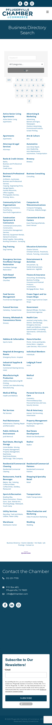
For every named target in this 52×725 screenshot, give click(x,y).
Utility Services (10, 511)
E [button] (36, 80)
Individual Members (36, 351)
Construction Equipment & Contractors (9, 220)
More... (12, 197)
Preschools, (44, 252)
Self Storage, (7, 458)
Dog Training (8, 246)
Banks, (5, 162)
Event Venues (31, 225)
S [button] (41, 90)
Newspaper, (31, 124)
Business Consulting (36, 173)
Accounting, (31, 278)
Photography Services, (11, 195)
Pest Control (42, 346)
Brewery (30, 158)
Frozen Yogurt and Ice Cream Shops (36, 295)
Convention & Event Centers (36, 218)
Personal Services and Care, (36, 403)
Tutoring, (36, 254)
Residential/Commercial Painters (38, 464)
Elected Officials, (32, 310)
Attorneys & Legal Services (11, 145)
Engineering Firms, (16, 186)
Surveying (21, 241)
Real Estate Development (33, 432)
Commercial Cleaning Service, (13, 368)
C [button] (27, 80)
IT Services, (30, 210)
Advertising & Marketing (33, 115)
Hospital (20, 357)
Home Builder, (8, 447)
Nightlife (39, 269)
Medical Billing (10, 393)
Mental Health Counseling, (36, 329)
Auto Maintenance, (33, 151)
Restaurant (7, 489)
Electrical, (6, 235)
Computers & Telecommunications (36, 203)
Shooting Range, (9, 504)
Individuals (30, 354)
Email (7, 670)
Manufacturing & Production (11, 376)
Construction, (8, 228)
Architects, (7, 179)
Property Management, (35, 423)
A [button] (17, 80)
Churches (6, 280)
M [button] (43, 85)
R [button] (36, 90)
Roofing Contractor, (10, 241)
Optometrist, (31, 332)
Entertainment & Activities (34, 260)
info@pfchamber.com (17, 594)
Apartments (8, 136)
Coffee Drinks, (8, 487)
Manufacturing (8, 388)
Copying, (6, 186)
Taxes (42, 289)
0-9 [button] (9, 80)
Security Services (33, 405)
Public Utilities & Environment (10, 432)
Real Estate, (7, 454)
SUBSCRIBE (26, 698)
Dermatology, (38, 323)
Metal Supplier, (8, 239)
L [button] (37, 85)
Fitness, (19, 499)
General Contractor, (10, 237)
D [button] (32, 80)
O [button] (22, 90)
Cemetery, (6, 310)
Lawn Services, (32, 346)
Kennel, (29, 413)
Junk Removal (8, 436)
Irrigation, (40, 344)
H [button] (20, 85)
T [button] (17, 96)
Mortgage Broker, (33, 289)
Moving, (17, 447)
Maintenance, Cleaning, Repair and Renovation (14, 424)
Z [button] (29, 101)
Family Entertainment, (35, 267)
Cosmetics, (30, 398)
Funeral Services (10, 307)
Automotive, (31, 153)
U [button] (22, 96)
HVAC (5, 370)
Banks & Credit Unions (13, 158)
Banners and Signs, (33, 122)
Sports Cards (7, 342)
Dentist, (29, 323)
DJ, (37, 265)
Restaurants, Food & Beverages (12, 477)
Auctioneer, (15, 179)
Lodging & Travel (34, 362)
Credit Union (7, 168)
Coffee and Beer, (9, 484)
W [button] (32, 96)
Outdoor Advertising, (34, 126)
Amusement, (31, 265)
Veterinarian (31, 415)
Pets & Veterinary (35, 410)
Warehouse (8, 522)
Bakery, (5, 482)
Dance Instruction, (9, 499)
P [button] (27, 90)
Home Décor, (31, 344)
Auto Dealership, (32, 149)
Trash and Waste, (17, 514)
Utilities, (6, 516)
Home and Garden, (39, 342)
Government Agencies (34, 312)
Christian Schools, (33, 252)
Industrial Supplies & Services (12, 363)
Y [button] (41, 96)
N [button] (17, 90)
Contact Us (30, 545)
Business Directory (13, 543)
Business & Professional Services (13, 174)
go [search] (27, 70)
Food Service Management (9, 295)
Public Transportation (34, 497)
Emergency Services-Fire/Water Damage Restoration (12, 262)
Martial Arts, (16, 501)
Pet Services (8, 410)
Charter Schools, (32, 249)
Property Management (37, 420)
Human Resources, (10, 190)
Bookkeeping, (40, 278)
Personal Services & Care (35, 394)
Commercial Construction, (12, 226)
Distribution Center (10, 525)
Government (32, 307)
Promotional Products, (35, 128)
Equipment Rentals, (17, 235)
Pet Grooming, (38, 413)
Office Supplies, (8, 193)
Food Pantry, (7, 210)
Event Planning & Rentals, (36, 223)
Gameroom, (31, 269)
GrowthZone (33, 721)
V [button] (26, 96)
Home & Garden (34, 339)
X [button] (36, 96)
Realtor (30, 442)
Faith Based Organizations (9, 276)
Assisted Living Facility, (35, 320)
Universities (44, 254)
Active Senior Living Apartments (12, 115)
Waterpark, (19, 504)
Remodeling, (18, 239)
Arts (28, 139)
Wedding (31, 522)
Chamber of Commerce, (11, 208)
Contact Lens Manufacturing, (13, 385)
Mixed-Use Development (35, 436)
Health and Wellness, (34, 327)
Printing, (6, 197)
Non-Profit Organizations (12, 212)
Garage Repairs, (8, 188)
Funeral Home (16, 310)
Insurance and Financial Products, (35, 283)
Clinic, (45, 320)
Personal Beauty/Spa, (34, 400)
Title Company (17, 458)
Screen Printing (32, 131)
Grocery (6, 323)
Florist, (29, 342)
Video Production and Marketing (36, 512)
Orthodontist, (41, 332)
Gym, (9, 501)
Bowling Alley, (8, 497)
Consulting (30, 176)
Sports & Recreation (12, 494)
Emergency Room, (9, 357)
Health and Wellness (10, 396)
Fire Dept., (42, 310)
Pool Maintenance (11, 420)
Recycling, (6, 514)
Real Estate (30, 426)
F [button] (41, 80)
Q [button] (32, 90)
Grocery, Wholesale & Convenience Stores (12, 318)
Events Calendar (27, 543)
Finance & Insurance (36, 275)
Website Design (40, 210)
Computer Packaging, (34, 208)
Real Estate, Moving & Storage (13, 443)
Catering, (15, 482)
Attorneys (6, 149)
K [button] (33, 85)
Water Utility (13, 516)
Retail (29, 482)
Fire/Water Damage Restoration (10, 268)
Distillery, (17, 487)
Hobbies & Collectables (13, 339)
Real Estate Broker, (9, 456)
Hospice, (45, 327)
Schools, (30, 254)
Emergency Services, (34, 325)
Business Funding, (33, 280)
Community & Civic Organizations (12, 203)
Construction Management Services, (12, 231)
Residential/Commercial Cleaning (14, 464)
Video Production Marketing (37, 517)
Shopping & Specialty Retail (36, 477)
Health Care (32, 317)
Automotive (32, 144)
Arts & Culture (33, 136)
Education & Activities (37, 246)
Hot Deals (38, 543)
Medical (30, 375)
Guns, (5, 501)
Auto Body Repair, (33, 147)
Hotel (29, 365)
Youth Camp (7, 506)
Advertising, (31, 119)
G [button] (15, 85)
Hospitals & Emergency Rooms (13, 352)
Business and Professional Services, (12, 165)
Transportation (41, 153)
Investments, (31, 287)
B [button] (22, 80)
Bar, (10, 482)
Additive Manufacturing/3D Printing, (12, 382)
